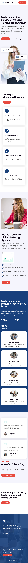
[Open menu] (14, 2)
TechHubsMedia (8, 2)
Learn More (5, 39)
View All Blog (5, 502)
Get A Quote (22, 2)
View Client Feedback (8, 475)
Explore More (7, 102)
